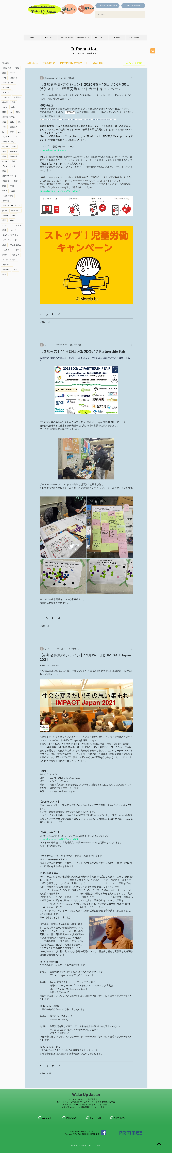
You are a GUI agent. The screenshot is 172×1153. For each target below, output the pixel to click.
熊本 (17, 250)
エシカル (5, 97)
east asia (17, 137)
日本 (13, 102)
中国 (12, 186)
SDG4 (4, 191)
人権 (13, 161)
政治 (4, 245)
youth (4, 210)
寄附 (4, 274)
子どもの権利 (7, 196)
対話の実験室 (49, 63)
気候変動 (5, 181)
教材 (4, 230)
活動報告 (13, 156)
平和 (4, 127)
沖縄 (13, 215)
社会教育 (5, 63)
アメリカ (5, 137)
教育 (12, 132)
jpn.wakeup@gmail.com (84, 1131)
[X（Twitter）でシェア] (47, 314)
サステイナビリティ (10, 235)
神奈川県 (5, 201)
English (5, 146)
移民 (20, 122)
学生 (4, 151)
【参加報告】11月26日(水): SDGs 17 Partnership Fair (82, 351)
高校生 (16, 181)
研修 (4, 171)
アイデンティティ (9, 260)
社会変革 (13, 78)
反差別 (5, 215)
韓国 (4, 220)
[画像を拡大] (63, 527)
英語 (13, 191)
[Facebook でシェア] (41, 314)
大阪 (13, 166)
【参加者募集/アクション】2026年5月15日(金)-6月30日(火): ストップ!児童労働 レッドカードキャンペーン (85, 86)
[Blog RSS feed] (152, 51)
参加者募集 (6, 68)
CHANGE (17, 225)
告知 (20, 132)
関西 (4, 186)
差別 (14, 146)
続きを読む (98, 63)
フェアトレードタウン (11, 205)
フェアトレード (8, 82)
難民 (18, 112)
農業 (13, 107)
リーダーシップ (8, 141)
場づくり (15, 255)
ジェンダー (6, 250)
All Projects (32, 63)
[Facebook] (103, 1132)
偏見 (12, 122)
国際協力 (13, 127)
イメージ (5, 225)
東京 (4, 122)
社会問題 (5, 269)
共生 (12, 220)
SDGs (4, 107)
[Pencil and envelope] (63, 9)
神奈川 (5, 102)
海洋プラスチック (9, 176)
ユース (12, 73)
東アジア (5, 87)
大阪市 (5, 255)
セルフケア (15, 210)
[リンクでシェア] (59, 314)
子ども (5, 166)
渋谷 (15, 269)
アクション (6, 264)
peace (4, 161)
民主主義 (13, 151)
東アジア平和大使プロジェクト (74, 63)
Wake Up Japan (43, 12)
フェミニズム (15, 245)
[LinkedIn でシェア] (53, 314)
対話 (4, 73)
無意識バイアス (8, 117)
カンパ (12, 230)
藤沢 (4, 112)
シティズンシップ (9, 240)
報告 (17, 68)
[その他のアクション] (131, 77)
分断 (4, 156)
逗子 (4, 132)
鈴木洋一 (17, 97)
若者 (4, 78)
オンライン (6, 92)
